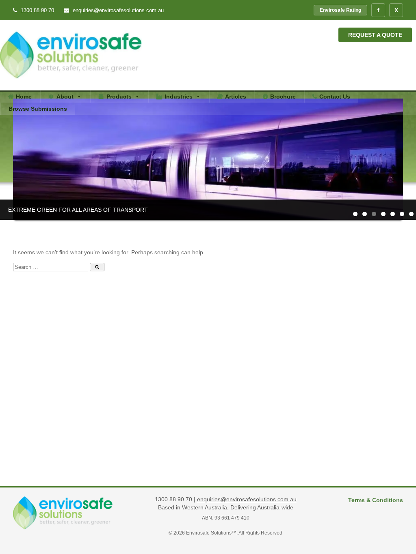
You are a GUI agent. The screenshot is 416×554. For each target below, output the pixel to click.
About (65, 96)
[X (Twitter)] (396, 10)
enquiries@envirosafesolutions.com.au (117, 10)
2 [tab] (364, 214)
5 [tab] (392, 214)
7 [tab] (411, 214)
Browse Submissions (38, 108)
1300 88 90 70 (37, 10)
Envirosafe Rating (340, 10)
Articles (235, 96)
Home (24, 96)
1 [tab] (355, 214)
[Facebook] (378, 10)
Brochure (283, 96)
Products (119, 96)
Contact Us (334, 96)
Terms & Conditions (375, 500)
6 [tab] (402, 214)
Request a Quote (375, 35)
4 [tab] (383, 214)
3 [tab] (374, 214)
